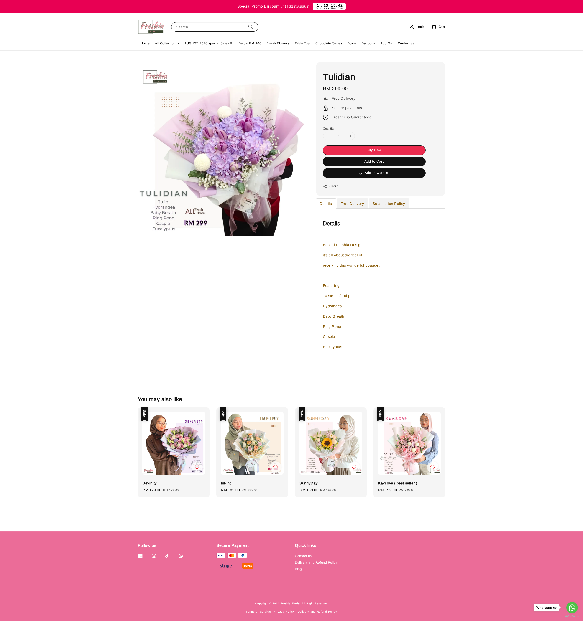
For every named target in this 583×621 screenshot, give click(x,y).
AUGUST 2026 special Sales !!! (208, 43)
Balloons (368, 43)
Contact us (406, 43)
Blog (298, 569)
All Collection (165, 43)
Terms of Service (258, 611)
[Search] (250, 26)
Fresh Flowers (278, 43)
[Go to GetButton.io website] (572, 616)
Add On (386, 43)
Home (145, 43)
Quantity (329, 128)
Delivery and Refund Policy (316, 562)
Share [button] (334, 186)
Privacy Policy (284, 611)
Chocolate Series (328, 43)
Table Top (302, 43)
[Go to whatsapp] (572, 607)
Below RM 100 (250, 43)
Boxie (352, 43)
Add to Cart (374, 161)
